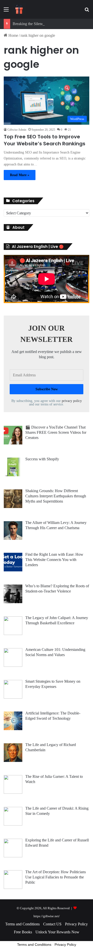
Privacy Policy (76, 924)
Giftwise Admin (16, 129)
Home (12, 35)
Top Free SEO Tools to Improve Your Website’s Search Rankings (44, 140)
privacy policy (72, 401)
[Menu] (6, 11)
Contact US (52, 924)
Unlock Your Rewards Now (57, 932)
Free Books (23, 932)
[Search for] (86, 11)
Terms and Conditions (22, 924)
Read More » (19, 175)
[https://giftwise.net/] (19, 9)
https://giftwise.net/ (46, 916)
